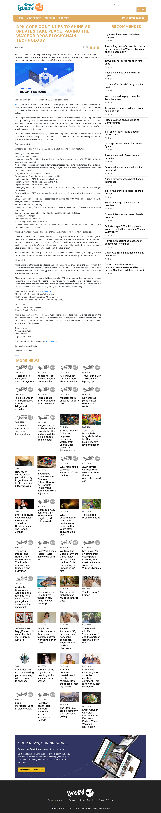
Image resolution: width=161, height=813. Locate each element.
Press (50, 800)
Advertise (61, 800)
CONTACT (64, 18)
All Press (50, 18)
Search (141, 9)
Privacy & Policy (106, 800)
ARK (17, 104)
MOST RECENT (34, 18)
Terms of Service (87, 800)
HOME (20, 18)
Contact (72, 800)
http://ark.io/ (45, 291)
